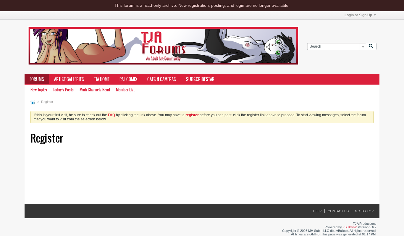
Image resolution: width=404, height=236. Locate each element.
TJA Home (101, 79)
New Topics (38, 90)
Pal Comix (128, 79)
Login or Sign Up (358, 15)
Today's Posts (63, 90)
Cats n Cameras (161, 79)
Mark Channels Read (95, 90)
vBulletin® (350, 227)
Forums (37, 79)
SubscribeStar (200, 79)
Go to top (364, 211)
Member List (125, 90)
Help (317, 211)
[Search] (371, 46)
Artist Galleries (69, 79)
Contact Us (338, 211)
